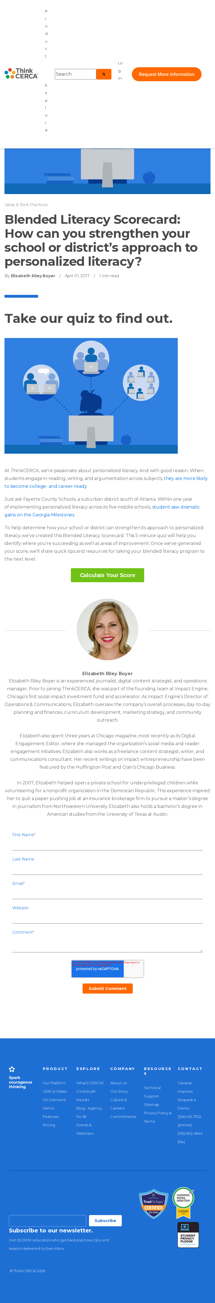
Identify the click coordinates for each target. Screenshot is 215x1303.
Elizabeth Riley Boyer (32, 275)
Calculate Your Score (107, 575)
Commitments (123, 1116)
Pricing (49, 1125)
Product (46, 33)
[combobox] (75, 74)
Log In (120, 70)
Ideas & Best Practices (26, 204)
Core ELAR (85, 1091)
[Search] (103, 74)
